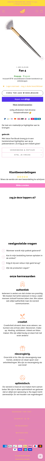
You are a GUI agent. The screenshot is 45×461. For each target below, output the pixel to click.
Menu (22, 440)
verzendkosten (19, 79)
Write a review (22, 185)
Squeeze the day (22, 412)
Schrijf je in (21, 419)
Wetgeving (22, 433)
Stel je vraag (22, 155)
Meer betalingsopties (22, 105)
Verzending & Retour (22, 150)
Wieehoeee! (22, 426)
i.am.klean (22, 67)
